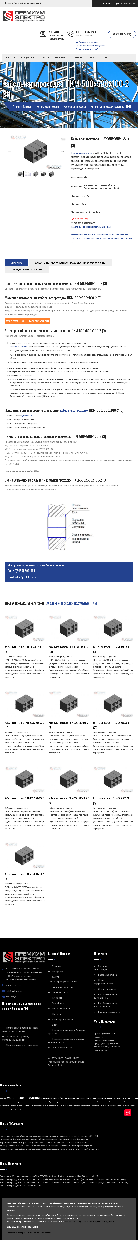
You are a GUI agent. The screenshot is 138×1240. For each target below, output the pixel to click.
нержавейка (111, 1105)
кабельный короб (5, 1105)
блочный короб (90, 1098)
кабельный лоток (128, 1102)
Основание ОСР (7, 1176)
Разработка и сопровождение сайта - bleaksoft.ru (29, 1233)
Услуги (55, 977)
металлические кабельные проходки (93, 238)
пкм (61, 1102)
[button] (63, 138)
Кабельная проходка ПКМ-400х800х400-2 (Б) (106, 1179)
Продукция (57, 971)
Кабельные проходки (109, 1012)
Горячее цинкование (19, 347)
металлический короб (112, 1098)
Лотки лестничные (107, 989)
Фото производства (62, 1047)
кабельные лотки (101, 1102)
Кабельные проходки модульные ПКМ (91, 227)
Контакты (57, 998)
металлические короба (49, 1098)
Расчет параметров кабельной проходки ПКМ (27, 321)
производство (93, 234)
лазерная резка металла (85, 1105)
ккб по (106, 1105)
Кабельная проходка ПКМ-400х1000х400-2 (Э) (64, 1182)
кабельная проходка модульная (121, 1105)
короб (108, 1102)
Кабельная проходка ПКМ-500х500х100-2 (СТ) (20, 1179)
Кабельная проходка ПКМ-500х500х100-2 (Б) (78, 1176)
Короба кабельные (107, 975)
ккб (123, 1098)
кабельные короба (38, 1105)
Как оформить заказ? (87, 49)
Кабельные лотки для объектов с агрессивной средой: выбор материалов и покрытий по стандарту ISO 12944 (49, 1136)
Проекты (56, 1014)
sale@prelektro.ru (56, 39)
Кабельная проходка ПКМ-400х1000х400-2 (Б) (107, 1182)
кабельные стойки (96, 1105)
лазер (42, 1109)
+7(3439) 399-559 (24, 570)
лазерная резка (15, 1105)
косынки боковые (36, 1109)
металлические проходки (109, 234)
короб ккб (100, 1098)
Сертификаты (59, 1003)
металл (53, 1109)
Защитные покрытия (62, 987)
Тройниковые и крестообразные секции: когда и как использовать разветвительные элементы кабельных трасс (50, 1149)
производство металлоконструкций (59, 1105)
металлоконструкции (79, 234)
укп (135, 1105)
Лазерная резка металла (65, 981)
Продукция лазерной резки (106, 1043)
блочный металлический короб (72, 1098)
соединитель (80, 1109)
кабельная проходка (131, 1098)
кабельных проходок (74, 410)
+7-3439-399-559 (128, 3)
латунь (56, 1109)
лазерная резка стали (71, 1109)
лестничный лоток (47, 1105)
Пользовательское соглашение (22, 1045)
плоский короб (45, 1102)
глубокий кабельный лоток (26, 1109)
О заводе (56, 966)
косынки (132, 1105)
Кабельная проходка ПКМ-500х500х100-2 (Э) (36, 1176)
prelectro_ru (11, 997)
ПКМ (73, 242)
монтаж (48, 1109)
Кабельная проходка (81, 153)
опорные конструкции (69, 1102)
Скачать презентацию (88, 42)
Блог (54, 1024)
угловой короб (54, 1102)
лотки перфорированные (74, 1105)
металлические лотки (26, 1105)
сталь (14, 1109)
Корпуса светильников (104, 1040)
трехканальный (62, 1109)
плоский (102, 1105)
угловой (17, 1109)
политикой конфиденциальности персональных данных (89, 1221)
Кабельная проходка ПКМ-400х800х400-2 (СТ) (20, 1182)
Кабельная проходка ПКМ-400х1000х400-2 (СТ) (21, 1186)
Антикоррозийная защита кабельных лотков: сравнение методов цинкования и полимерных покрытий (46, 1146)
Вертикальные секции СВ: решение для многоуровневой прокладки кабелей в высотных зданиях (43, 1142)
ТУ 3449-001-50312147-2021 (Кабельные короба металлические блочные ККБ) (66, 1061)
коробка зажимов (117, 1102)
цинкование (26, 416)
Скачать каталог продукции (91, 45)
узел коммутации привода (6, 1109)
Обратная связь (60, 992)
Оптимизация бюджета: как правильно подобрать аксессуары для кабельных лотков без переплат (44, 1139)
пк (50, 1109)
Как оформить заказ (62, 1019)
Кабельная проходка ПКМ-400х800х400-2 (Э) (63, 1179)
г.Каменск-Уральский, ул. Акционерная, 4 (22, 3)
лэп (45, 1109)
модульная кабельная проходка (120, 238)
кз (110, 1102)
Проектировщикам (61, 1008)
